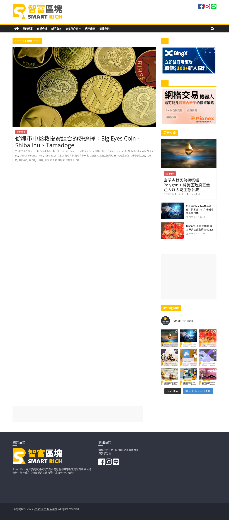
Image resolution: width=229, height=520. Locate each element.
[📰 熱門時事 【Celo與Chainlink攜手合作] (189, 338)
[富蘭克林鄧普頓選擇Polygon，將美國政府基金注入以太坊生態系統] (188, 141)
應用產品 (90, 28)
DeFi (91, 151)
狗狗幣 (53, 160)
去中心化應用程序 (122, 155)
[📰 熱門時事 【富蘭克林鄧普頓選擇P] (169, 338)
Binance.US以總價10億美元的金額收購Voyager (199, 227)
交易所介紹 (72, 28)
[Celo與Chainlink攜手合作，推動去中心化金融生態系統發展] (172, 204)
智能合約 (23, 160)
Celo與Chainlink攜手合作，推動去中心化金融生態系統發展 (200, 209)
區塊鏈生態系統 (104, 155)
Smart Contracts (28, 155)
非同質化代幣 (72, 160)
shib (144, 151)
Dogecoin (107, 151)
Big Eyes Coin (67, 151)
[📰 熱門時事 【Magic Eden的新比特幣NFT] (189, 376)
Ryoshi (136, 151)
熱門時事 (28, 28)
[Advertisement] (188, 276)
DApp (84, 151)
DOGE (98, 151)
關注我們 (104, 28)
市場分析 (42, 28)
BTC (78, 151)
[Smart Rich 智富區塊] (17, 28)
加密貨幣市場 (81, 155)
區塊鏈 (92, 155)
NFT (130, 151)
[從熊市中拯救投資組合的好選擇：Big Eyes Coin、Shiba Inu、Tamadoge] (84, 49)
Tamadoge (50, 155)
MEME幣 (123, 151)
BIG (58, 151)
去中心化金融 (138, 155)
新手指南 (56, 28)
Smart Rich (45, 151)
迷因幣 (61, 160)
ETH (115, 151)
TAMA (40, 155)
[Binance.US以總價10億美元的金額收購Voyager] (172, 224)
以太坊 (60, 155)
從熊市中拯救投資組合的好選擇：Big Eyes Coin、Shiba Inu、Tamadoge (78, 141)
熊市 (47, 160)
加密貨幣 (69, 155)
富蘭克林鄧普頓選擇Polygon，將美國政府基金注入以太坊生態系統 (187, 184)
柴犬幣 (32, 160)
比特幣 (40, 160)
